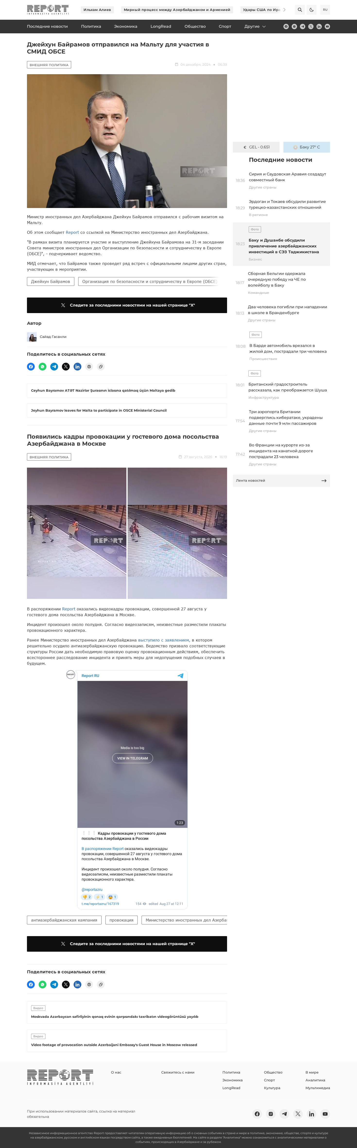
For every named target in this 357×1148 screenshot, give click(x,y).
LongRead (231, 1088)
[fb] (286, 26)
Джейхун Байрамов (50, 281)
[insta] (294, 26)
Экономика (232, 1080)
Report (72, 232)
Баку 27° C (310, 147)
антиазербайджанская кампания (64, 920)
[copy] (101, 367)
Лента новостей (250, 480)
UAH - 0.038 (259, 147)
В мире (312, 1072)
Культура (272, 1088)
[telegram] (302, 26)
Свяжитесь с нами (178, 1072)
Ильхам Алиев (97, 10)
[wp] (42, 367)
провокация (122, 920)
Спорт (269, 1080)
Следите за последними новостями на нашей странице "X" (132, 305)
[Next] (281, 9)
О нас (116, 1072)
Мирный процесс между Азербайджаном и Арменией (177, 10)
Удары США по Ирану (264, 10)
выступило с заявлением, (164, 640)
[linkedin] (319, 26)
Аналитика (315, 1080)
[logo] (48, 10)
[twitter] (311, 26)
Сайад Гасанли (53, 336)
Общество (273, 1072)
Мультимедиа (318, 1088)
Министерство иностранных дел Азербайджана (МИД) (201, 920)
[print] (89, 367)
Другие (252, 26)
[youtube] (327, 26)
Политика (231, 1072)
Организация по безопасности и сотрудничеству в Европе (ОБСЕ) (149, 281)
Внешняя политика (49, 65)
